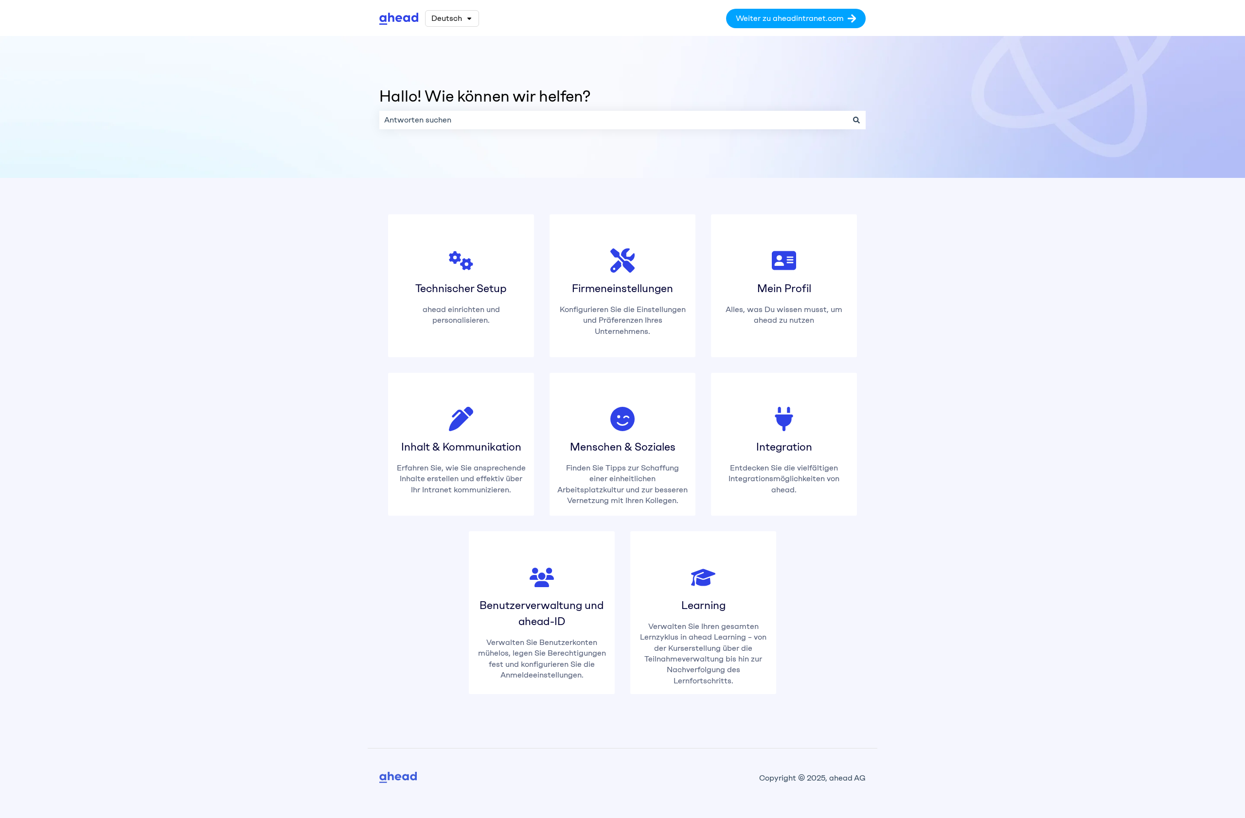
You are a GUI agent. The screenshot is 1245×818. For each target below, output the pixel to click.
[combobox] (613, 120)
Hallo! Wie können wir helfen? (484, 96)
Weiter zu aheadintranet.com (790, 18)
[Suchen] (856, 120)
